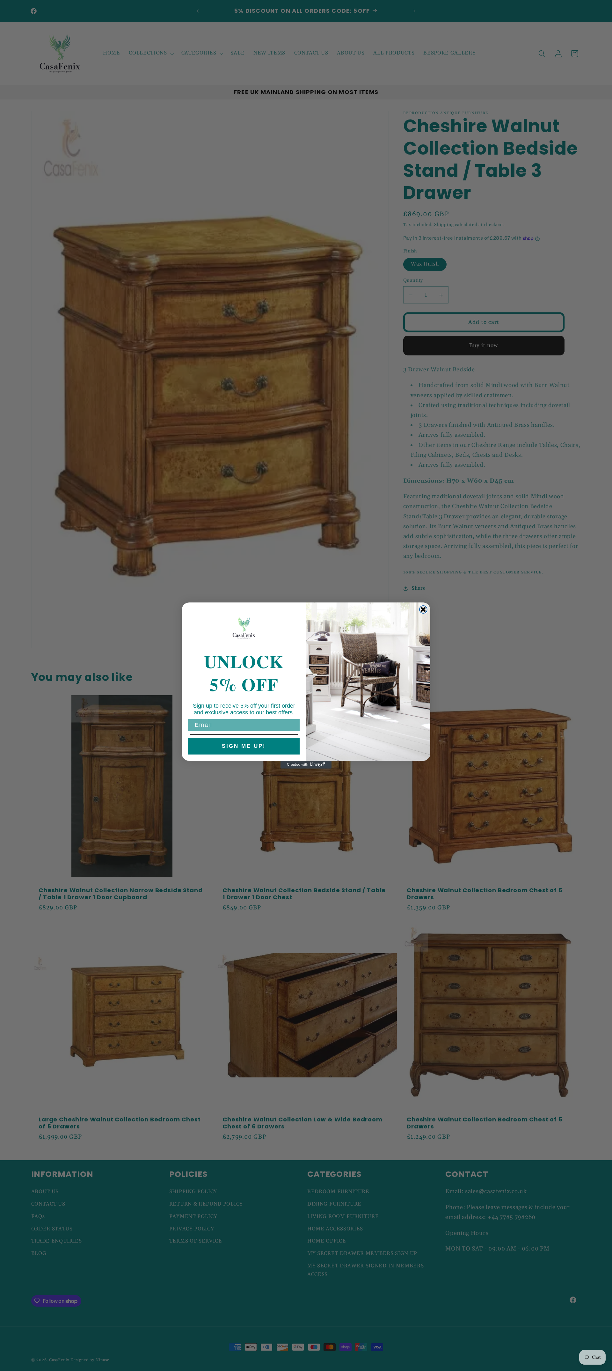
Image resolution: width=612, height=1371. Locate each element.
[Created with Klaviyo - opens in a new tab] (306, 765)
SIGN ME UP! (244, 746)
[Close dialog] (423, 609)
